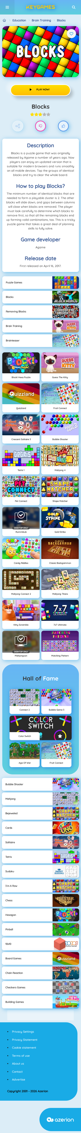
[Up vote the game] (63, 126)
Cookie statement (24, 1047)
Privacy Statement (24, 1040)
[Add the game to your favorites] (71, 33)
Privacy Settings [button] (23, 1032)
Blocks (61, 20)
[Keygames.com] (4, 20)
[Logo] (40, 7)
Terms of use (21, 1056)
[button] (73, 7)
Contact (17, 1072)
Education (19, 20)
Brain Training (41, 20)
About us (18, 1063)
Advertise (18, 1079)
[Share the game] (17, 126)
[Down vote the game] (40, 126)
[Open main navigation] (7, 7)
